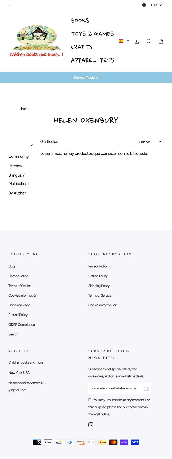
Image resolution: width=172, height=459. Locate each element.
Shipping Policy (19, 305)
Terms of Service (19, 286)
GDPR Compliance (21, 324)
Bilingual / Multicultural (18, 179)
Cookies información (22, 295)
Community (18, 156)
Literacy (15, 165)
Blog (11, 266)
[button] (124, 41)
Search (13, 334)
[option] (86, 77)
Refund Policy (17, 315)
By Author (17, 193)
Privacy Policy (18, 276)
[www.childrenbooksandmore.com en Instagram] (90, 424)
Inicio (24, 109)
